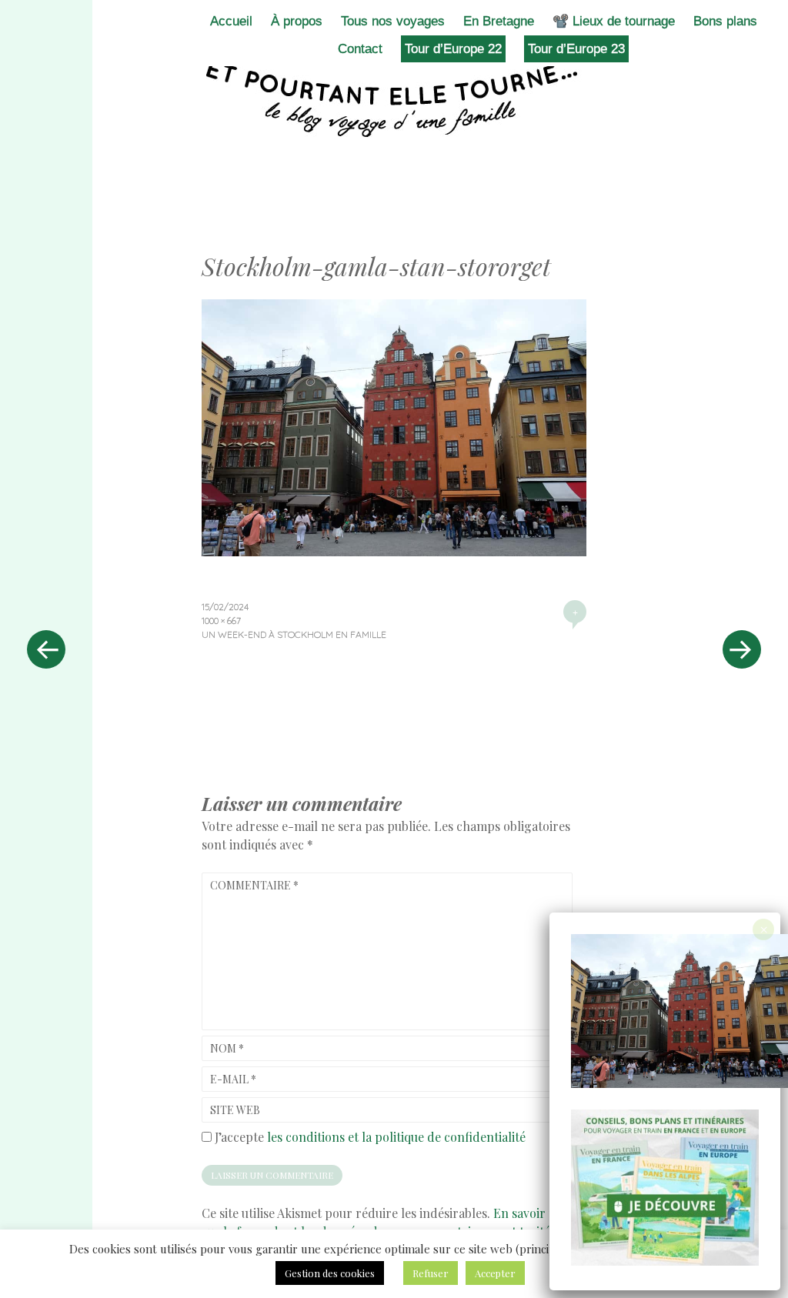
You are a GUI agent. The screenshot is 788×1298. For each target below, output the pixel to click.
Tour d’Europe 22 (453, 49)
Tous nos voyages (393, 21)
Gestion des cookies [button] (330, 1273)
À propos (296, 21)
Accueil (231, 21)
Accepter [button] (495, 1273)
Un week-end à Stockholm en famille (294, 634)
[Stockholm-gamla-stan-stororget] (394, 551)
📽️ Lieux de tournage (614, 21)
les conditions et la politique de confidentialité (396, 1137)
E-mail (233, 1079)
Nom (227, 1048)
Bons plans (725, 21)
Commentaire (254, 885)
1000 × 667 (221, 620)
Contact (360, 49)
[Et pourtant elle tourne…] (394, 98)
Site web (235, 1110)
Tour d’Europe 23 (576, 49)
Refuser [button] (430, 1273)
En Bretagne (498, 21)
